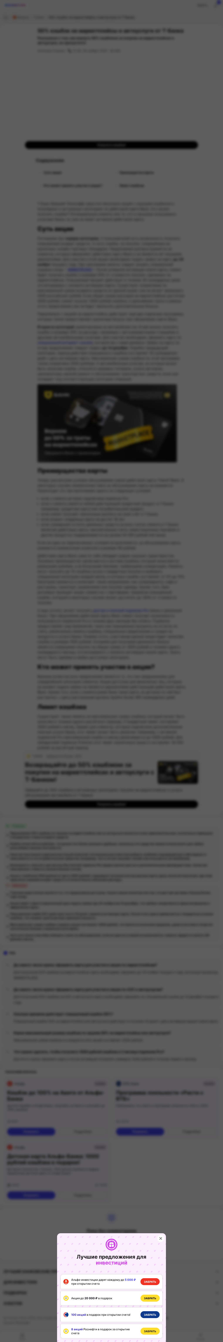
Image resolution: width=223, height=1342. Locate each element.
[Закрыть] (160, 1238)
